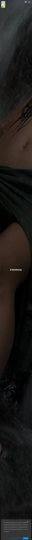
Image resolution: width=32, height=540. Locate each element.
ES (29, 2)
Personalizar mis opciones (16, 538)
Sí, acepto (26, 538)
